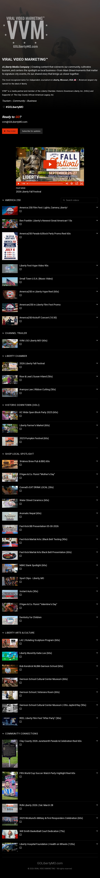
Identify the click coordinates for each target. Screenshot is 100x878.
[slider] (45, 183)
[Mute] (66, 183)
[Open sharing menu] (76, 183)
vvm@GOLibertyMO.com (14, 121)
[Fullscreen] (81, 183)
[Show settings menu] (71, 183)
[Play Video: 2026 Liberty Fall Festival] (50, 164)
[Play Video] (18, 183)
